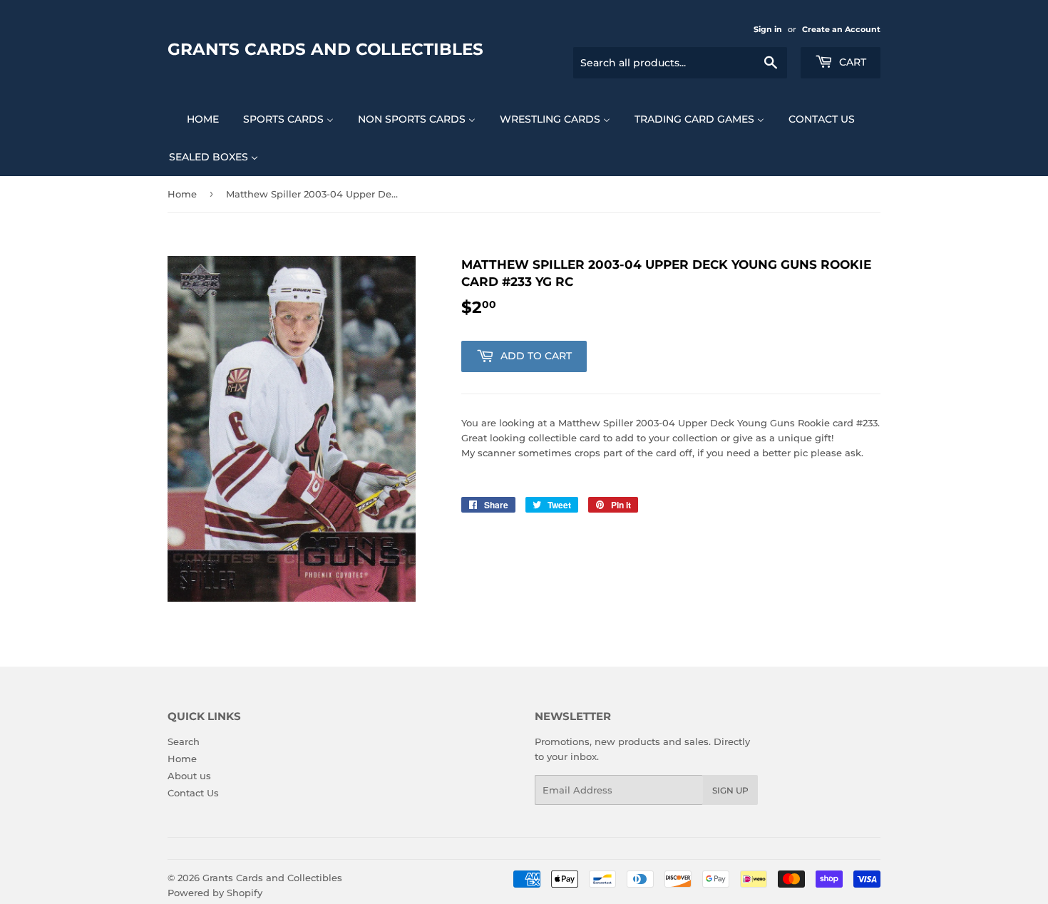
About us (189, 775)
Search (184, 741)
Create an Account (841, 29)
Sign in (768, 29)
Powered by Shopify (215, 892)
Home (182, 194)
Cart (851, 62)
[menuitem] (194, 119)
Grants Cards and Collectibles (325, 49)
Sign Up (730, 790)
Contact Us (193, 792)
